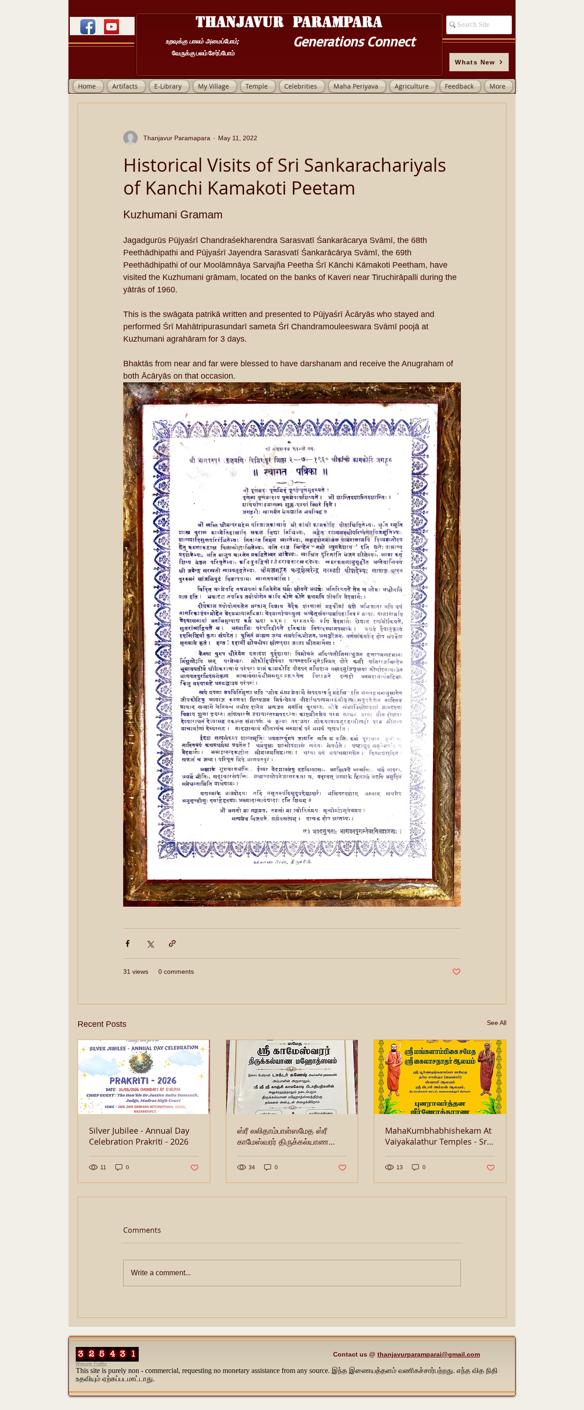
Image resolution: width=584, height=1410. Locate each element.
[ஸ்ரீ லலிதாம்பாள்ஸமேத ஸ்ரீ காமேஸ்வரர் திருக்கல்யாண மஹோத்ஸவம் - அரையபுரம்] (292, 1077)
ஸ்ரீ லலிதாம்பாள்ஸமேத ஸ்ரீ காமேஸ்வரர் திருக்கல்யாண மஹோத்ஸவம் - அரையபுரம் (282, 1136)
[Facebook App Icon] (87, 26)
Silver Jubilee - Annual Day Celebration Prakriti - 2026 (139, 1136)
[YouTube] (111, 26)
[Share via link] (172, 943)
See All (496, 1022)
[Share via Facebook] (127, 943)
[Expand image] (292, 644)
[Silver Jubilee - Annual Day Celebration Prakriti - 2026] (144, 1077)
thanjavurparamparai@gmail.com (428, 1354)
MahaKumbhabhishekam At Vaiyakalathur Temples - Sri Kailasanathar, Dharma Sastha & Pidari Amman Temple (438, 1136)
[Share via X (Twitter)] (150, 943)
